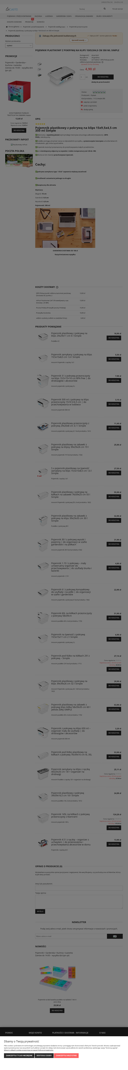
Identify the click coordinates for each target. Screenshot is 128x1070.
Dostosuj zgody (44, 1056)
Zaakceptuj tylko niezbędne (19, 1056)
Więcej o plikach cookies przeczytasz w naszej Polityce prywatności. (29, 1050)
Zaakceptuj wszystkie (66, 1056)
